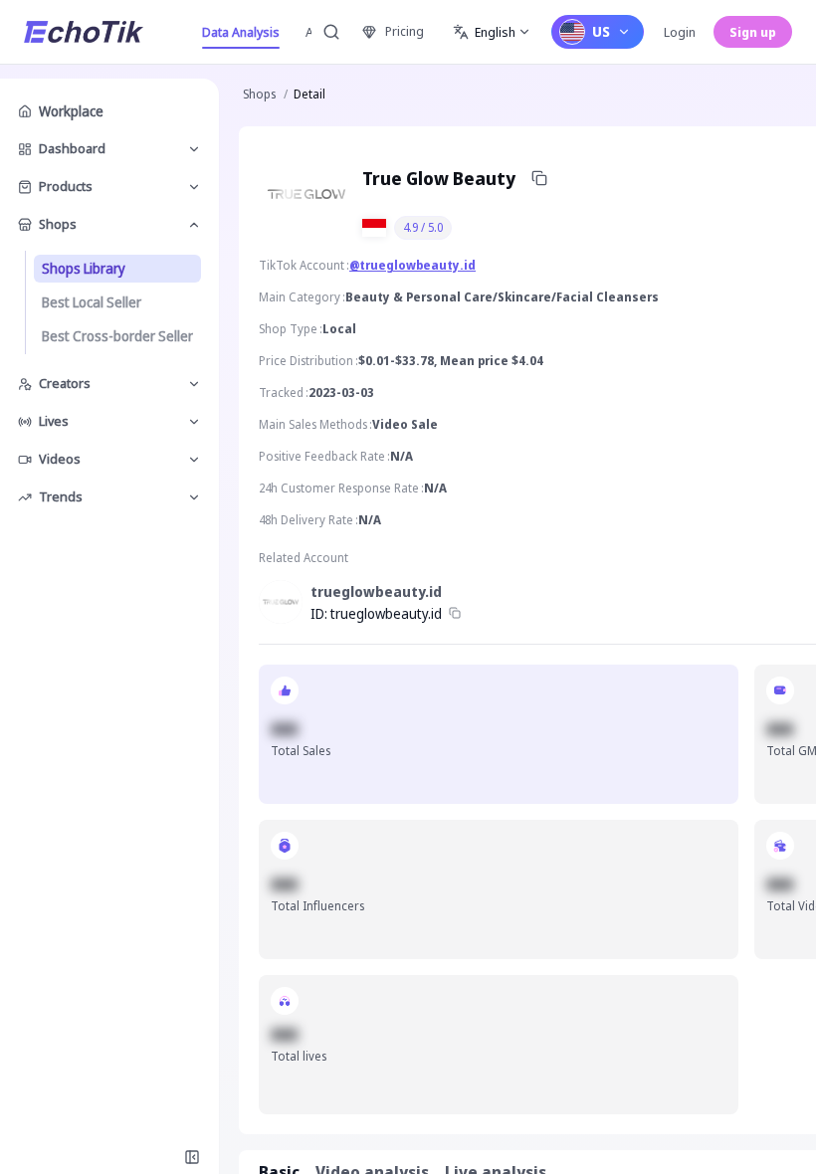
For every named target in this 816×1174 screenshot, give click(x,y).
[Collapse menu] (192, 1157)
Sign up (752, 32)
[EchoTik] (83, 32)
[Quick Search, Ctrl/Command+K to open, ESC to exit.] (331, 32)
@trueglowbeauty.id (412, 265)
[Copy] (539, 178)
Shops (259, 94)
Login (680, 32)
